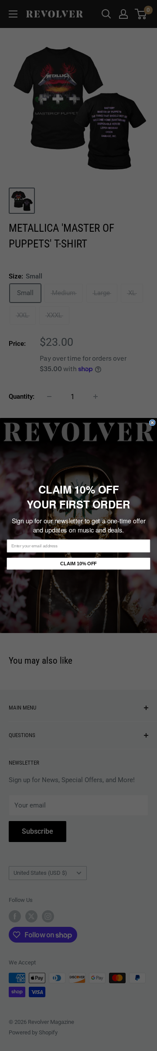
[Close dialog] (152, 422)
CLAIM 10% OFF (78, 563)
